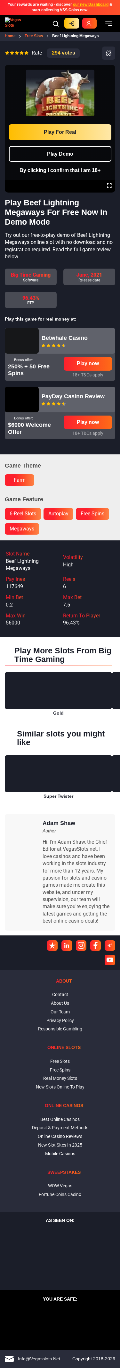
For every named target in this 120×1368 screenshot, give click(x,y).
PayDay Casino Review (73, 396)
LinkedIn (66, 945)
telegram (110, 945)
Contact (60, 994)
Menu (108, 23)
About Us (60, 1003)
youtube (110, 960)
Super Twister (58, 796)
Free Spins (60, 1069)
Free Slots (60, 1061)
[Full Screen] (109, 186)
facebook (95, 945)
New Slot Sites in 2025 (60, 1145)
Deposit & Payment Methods (60, 1127)
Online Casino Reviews (60, 1136)
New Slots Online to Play (60, 1086)
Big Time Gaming (31, 275)
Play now (88, 363)
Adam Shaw (59, 823)
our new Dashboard (90, 4)
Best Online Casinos (60, 1119)
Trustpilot (52, 945)
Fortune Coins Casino (60, 1194)
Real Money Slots (60, 1078)
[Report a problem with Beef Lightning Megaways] (108, 53)
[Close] (109, 69)
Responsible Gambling (60, 1028)
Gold (58, 713)
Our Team (60, 1011)
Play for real (60, 132)
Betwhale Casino (65, 338)
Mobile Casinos (60, 1153)
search (56, 24)
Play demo (60, 154)
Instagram (81, 945)
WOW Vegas (60, 1185)
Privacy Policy (60, 1020)
